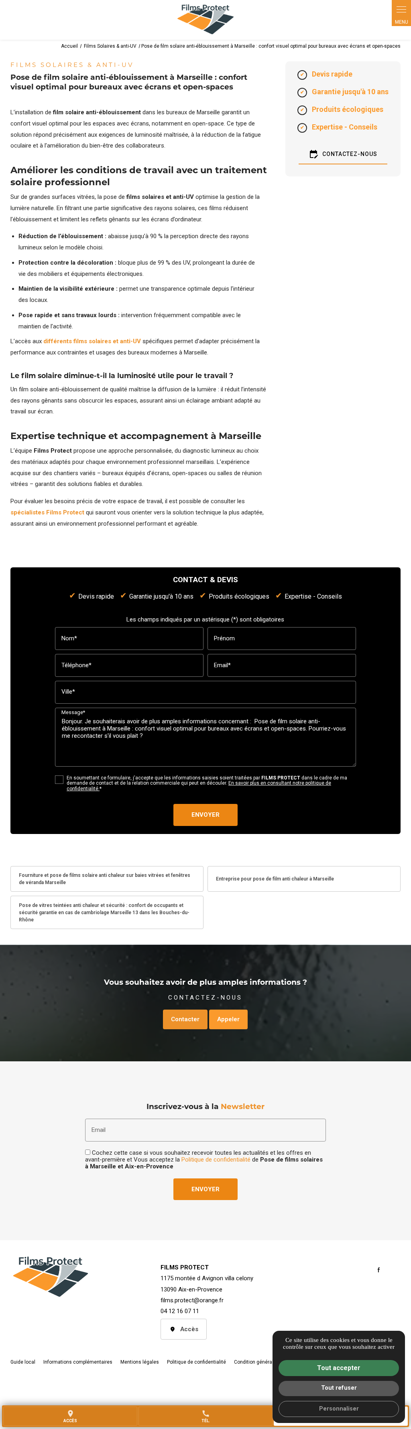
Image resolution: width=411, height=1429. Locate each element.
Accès (189, 1329)
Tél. (205, 1416)
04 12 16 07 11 (180, 1311)
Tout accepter (338, 1368)
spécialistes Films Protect (47, 512)
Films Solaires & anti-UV (111, 46)
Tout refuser (339, 1387)
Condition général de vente (264, 1362)
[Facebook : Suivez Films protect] (378, 1269)
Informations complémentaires (77, 1362)
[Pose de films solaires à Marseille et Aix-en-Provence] (205, 20)
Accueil (69, 46)
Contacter (185, 1019)
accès (70, 1416)
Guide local (22, 1362)
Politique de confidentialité (215, 1159)
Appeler (228, 1019)
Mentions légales (139, 1362)
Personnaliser (339, 1408)
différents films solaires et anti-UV (92, 341)
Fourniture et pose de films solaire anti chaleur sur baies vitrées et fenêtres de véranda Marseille (104, 878)
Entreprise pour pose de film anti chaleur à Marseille (275, 879)
